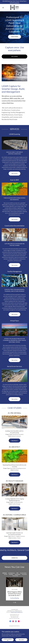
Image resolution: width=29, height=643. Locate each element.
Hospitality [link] (17, 574)
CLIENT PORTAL (14, 36)
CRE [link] (17, 573)
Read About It (15, 440)
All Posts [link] (4, 573)
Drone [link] (5, 574)
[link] (14, 7)
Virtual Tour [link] (15, 575)
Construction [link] (23, 573)
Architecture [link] (11, 573)
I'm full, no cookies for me (8, 640)
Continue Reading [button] (14, 598)
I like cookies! (21, 639)
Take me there (14, 173)
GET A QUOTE (14, 56)
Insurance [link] (24, 574)
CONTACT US (14, 557)
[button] (4, 7)
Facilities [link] (11, 574)
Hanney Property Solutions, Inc (16, 612)
